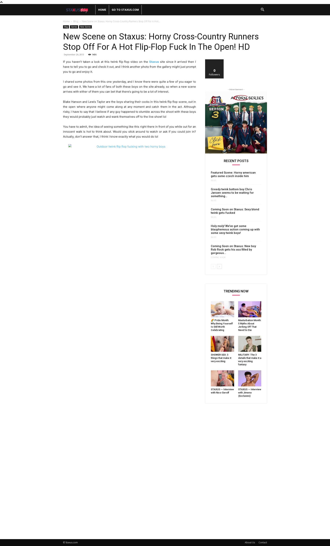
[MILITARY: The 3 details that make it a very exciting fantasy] (249, 344)
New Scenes (85, 26)
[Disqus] (129, 384)
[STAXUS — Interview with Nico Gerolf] (222, 378)
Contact (263, 542)
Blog (75, 21)
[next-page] (219, 266)
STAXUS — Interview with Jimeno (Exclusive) (249, 392)
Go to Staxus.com (125, 9)
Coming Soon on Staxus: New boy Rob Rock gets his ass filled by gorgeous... (233, 249)
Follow (214, 60)
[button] (262, 10)
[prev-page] (213, 266)
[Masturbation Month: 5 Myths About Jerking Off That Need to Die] (249, 309)
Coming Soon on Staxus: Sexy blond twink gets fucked (235, 211)
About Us (250, 542)
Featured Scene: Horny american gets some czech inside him (233, 174)
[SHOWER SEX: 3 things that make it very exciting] (222, 344)
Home (102, 9)
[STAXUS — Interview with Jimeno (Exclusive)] (249, 378)
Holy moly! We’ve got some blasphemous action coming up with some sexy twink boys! (235, 229)
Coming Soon (218, 257)
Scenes (74, 26)
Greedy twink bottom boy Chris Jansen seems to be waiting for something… (232, 193)
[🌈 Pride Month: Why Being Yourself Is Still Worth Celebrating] (222, 309)
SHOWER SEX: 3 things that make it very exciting (221, 358)
